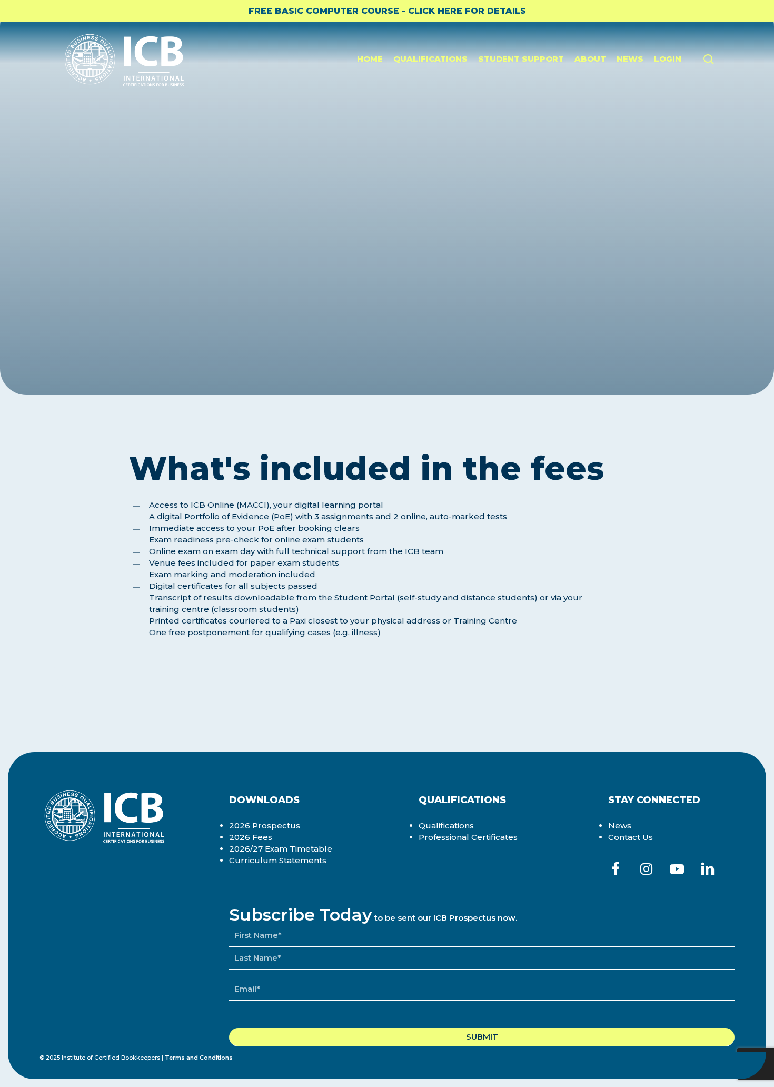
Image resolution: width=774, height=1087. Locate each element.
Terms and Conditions (199, 1057)
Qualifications (446, 826)
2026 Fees (250, 837)
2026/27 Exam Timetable (280, 849)
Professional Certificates (468, 837)
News (619, 826)
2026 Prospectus (264, 826)
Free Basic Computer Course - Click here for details (387, 11)
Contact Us (630, 837)
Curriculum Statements (277, 860)
